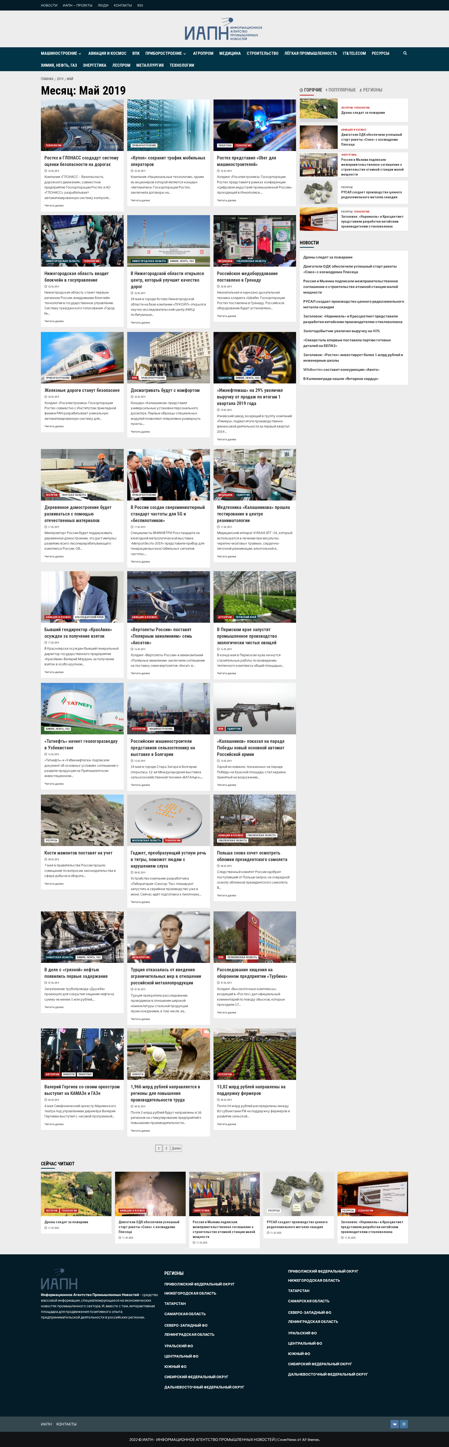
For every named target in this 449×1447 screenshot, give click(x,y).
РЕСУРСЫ (380, 53)
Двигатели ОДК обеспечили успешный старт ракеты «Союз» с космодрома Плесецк (371, 140)
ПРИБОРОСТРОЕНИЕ (163, 53)
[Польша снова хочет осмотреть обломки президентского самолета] (255, 820)
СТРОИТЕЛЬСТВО (263, 53)
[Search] (405, 53)
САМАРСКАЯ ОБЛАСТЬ (59, 957)
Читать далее (54, 205)
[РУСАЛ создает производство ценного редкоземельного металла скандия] (319, 192)
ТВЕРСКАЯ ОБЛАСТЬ (74, 495)
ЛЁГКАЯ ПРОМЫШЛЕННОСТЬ (310, 53)
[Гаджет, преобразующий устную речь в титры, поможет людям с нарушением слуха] (168, 820)
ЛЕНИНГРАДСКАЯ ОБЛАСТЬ (189, 1334)
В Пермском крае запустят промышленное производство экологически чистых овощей (247, 636)
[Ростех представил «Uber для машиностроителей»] (255, 125)
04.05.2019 (139, 1106)
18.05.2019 (226, 410)
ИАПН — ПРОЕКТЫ (77, 5)
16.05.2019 (139, 649)
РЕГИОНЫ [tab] (372, 90)
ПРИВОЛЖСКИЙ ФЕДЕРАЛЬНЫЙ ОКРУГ (199, 1284)
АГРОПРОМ (203, 53)
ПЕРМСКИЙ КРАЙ (246, 617)
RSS (140, 5)
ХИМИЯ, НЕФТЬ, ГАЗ (59, 65)
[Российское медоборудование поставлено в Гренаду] (255, 241)
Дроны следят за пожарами (363, 112)
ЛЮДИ (103, 5)
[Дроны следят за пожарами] (319, 108)
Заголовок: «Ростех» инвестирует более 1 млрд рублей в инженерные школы (353, 357)
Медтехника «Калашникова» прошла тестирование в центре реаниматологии (253, 513)
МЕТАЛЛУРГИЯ (150, 65)
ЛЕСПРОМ (121, 65)
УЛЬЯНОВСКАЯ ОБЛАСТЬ (251, 261)
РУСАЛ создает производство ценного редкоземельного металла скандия (353, 304)
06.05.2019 (53, 1099)
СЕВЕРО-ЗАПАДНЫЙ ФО (186, 1325)
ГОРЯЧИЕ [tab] (312, 90)
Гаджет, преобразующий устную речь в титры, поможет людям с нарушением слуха (168, 859)
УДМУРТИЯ (225, 377)
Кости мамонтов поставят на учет (78, 853)
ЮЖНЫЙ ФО (175, 1366)
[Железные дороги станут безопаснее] (82, 357)
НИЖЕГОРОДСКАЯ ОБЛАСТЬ (63, 261)
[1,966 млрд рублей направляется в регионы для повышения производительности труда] (168, 1054)
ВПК (136, 53)
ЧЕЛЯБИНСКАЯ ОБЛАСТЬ (242, 957)
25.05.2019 (53, 171)
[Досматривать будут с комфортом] (168, 357)
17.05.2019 (53, 527)
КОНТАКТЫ (123, 5)
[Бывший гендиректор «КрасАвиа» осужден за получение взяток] (82, 597)
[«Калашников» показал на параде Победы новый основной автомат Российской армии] (255, 708)
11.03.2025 (53, 1228)
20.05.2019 (226, 286)
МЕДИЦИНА (230, 53)
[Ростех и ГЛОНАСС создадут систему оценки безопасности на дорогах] (82, 125)
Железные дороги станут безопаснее (82, 390)
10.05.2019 (226, 760)
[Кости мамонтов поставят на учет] (82, 820)
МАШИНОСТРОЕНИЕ (59, 53)
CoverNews (287, 1439)
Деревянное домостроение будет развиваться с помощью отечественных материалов (78, 513)
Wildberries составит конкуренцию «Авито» (341, 369)
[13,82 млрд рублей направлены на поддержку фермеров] (255, 1054)
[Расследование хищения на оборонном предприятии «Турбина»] (255, 937)
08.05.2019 (53, 859)
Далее (176, 1148)
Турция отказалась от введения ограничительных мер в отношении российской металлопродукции (166, 976)
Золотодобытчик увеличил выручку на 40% (341, 331)
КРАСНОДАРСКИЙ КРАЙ (89, 617)
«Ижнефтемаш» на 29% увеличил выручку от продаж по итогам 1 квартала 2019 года (250, 396)
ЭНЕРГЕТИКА (94, 65)
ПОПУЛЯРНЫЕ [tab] (341, 90)
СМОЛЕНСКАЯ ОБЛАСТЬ (261, 835)
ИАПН (46, 1424)
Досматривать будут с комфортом (165, 390)
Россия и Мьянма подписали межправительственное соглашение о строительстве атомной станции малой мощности (350, 286)
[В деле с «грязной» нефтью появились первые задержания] (82, 937)
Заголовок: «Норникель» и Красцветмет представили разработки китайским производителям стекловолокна (372, 221)
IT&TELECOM (354, 53)
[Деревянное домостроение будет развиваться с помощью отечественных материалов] (82, 475)
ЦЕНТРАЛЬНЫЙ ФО (181, 1356)
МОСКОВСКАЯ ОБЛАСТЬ (146, 840)
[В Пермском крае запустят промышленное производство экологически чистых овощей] (255, 597)
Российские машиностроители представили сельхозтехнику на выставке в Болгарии (163, 747)
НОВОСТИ (49, 5)
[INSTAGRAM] (404, 1424)
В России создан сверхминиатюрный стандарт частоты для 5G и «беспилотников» (168, 513)
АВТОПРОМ (52, 1074)
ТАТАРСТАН (225, 145)
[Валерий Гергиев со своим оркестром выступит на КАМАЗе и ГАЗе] (82, 1054)
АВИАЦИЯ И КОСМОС (107, 53)
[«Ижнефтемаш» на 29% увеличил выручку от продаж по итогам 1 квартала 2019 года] (255, 357)
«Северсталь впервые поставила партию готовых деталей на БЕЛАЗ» (347, 343)
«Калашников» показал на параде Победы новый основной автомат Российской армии (251, 747)
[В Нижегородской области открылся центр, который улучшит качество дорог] (168, 241)
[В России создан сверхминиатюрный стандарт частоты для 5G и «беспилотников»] (168, 475)
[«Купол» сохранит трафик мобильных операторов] (168, 125)
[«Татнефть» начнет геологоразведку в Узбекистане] (82, 708)
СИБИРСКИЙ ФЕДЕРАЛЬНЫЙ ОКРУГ (196, 1377)
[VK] (395, 1424)
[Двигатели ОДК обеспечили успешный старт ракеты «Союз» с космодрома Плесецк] (319, 137)
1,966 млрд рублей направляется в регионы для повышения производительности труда (165, 1093)
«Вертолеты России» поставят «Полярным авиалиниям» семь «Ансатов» (161, 636)
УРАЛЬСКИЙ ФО (178, 1346)
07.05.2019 (53, 982)
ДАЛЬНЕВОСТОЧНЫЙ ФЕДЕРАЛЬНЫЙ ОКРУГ (204, 1387)
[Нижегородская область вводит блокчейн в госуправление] (82, 241)
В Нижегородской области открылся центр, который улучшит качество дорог (167, 280)
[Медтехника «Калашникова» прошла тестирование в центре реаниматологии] (255, 475)
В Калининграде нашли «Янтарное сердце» (341, 378)
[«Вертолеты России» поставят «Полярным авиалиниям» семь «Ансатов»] (168, 597)
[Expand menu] (80, 54)
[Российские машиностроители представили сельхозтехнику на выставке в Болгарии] (168, 708)
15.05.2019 (139, 760)
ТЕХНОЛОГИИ (182, 65)
